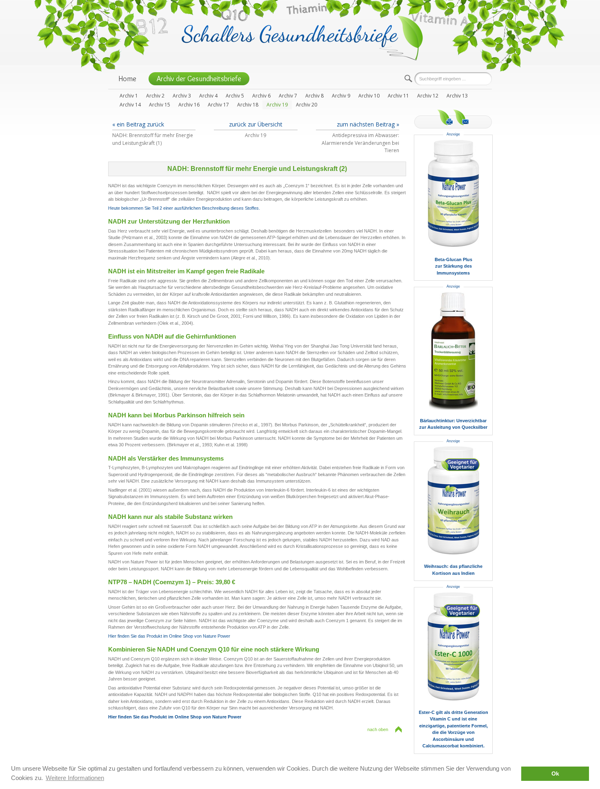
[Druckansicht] (445, 117)
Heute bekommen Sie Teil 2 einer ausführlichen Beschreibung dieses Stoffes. (184, 208)
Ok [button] (555, 774)
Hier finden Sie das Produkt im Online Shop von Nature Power (169, 636)
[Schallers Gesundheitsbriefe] (302, 37)
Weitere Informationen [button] (75, 777)
